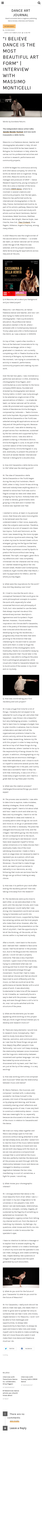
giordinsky (10, 30)
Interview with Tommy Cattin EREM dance (29, 1379)
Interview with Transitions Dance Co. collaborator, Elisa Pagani (10, 1380)
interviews (9, 26)
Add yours (14, 1421)
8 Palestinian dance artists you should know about (11, 1393)
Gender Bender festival (13, 132)
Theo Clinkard (24, 222)
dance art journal (20, 12)
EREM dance (16, 189)
